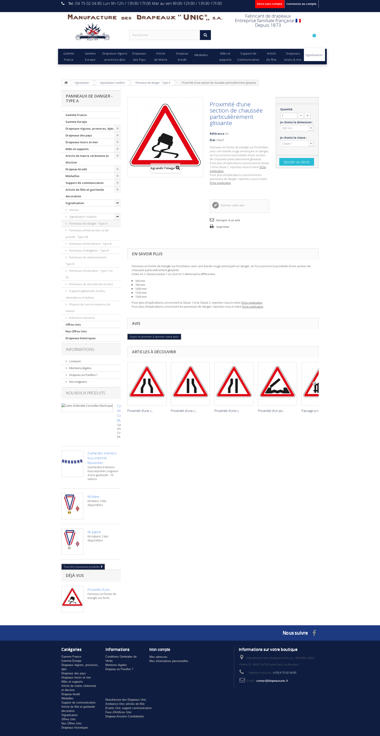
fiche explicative (220, 183)
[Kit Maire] (72, 506)
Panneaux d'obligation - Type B (88, 250)
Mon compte (159, 649)
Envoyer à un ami (228, 220)
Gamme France (76, 115)
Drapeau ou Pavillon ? (83, 375)
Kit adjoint (94, 532)
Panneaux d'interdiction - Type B (89, 244)
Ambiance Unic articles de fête (124, 703)
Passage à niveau (313, 411)
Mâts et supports (77, 149)
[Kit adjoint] (72, 541)
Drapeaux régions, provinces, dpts (89, 129)
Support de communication (85, 183)
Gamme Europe (76, 122)
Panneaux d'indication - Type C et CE (89, 274)
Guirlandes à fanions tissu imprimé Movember (102, 458)
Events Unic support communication (128, 708)
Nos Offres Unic (76, 331)
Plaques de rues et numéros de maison (88, 307)
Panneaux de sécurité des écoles (90, 284)
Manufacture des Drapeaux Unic (125, 699)
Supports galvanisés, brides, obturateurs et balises (85, 294)
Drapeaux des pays (79, 135)
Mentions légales (80, 368)
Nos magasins (78, 382)
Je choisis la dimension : (297, 122)
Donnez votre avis (232, 205)
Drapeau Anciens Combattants (124, 716)
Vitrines (73, 210)
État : (213, 140)
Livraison (75, 361)
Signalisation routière (82, 217)
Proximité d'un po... (271, 411)
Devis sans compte (269, 4)
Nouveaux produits (85, 392)
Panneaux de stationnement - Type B (87, 260)
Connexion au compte (301, 4)
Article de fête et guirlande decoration (85, 193)
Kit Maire (93, 496)
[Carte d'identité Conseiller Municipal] (87, 407)
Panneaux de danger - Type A (87, 223)
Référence (217, 134)
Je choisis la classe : (293, 138)
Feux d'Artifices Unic (118, 712)
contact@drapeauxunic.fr (272, 680)
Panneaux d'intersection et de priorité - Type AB (87, 233)
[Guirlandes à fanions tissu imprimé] (72, 464)
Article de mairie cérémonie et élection (87, 159)
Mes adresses (158, 656)
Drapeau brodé (76, 169)
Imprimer (223, 227)
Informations (80, 349)
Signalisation (75, 203)
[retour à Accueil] (66, 82)
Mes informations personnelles (168, 661)
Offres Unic (73, 324)
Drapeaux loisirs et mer (82, 142)
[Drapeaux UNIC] (92, 33)
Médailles (72, 176)
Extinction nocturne (81, 318)
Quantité (286, 109)
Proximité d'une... (100, 589)
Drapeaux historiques (81, 338)
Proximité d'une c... (140, 411)
